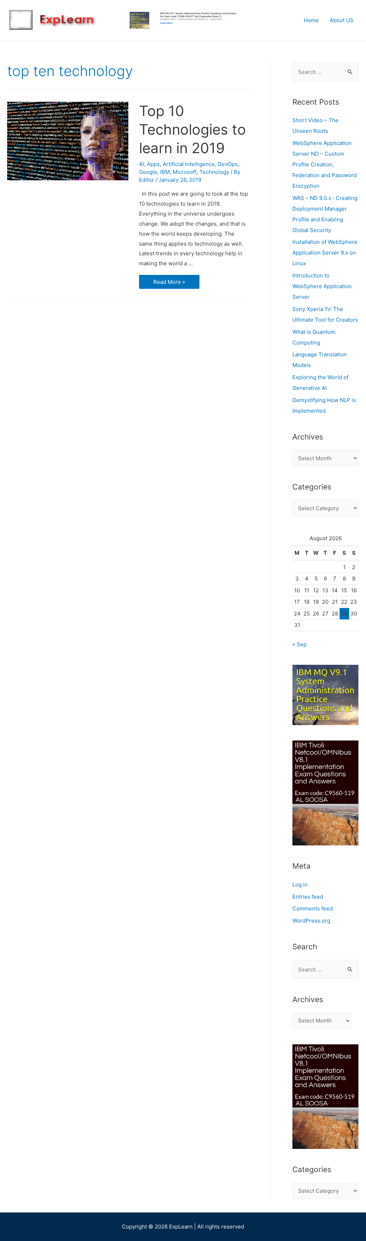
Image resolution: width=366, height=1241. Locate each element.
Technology (214, 172)
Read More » (170, 282)
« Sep (299, 644)
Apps (153, 164)
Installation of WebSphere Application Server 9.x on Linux (324, 252)
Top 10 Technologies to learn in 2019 (192, 129)
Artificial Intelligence (189, 164)
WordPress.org (311, 920)
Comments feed (312, 908)
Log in (300, 884)
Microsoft (185, 172)
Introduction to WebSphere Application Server (322, 286)
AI (141, 164)
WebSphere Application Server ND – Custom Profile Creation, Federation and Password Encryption (324, 164)
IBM (165, 172)
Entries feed (307, 896)
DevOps (228, 164)
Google (148, 172)
